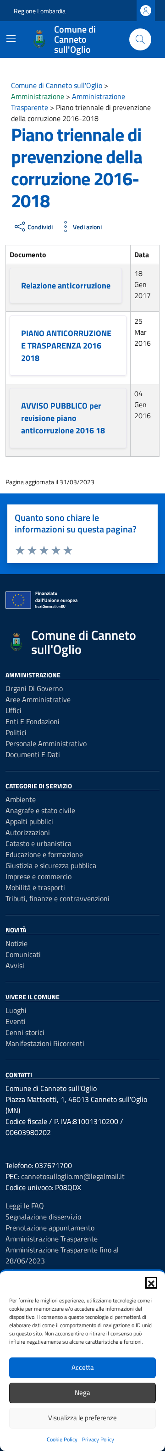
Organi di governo (34, 688)
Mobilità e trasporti (35, 887)
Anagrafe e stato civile (40, 810)
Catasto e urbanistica (39, 843)
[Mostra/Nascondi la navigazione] (11, 38)
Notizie (17, 943)
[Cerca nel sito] (140, 39)
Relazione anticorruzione (65, 285)
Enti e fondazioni (33, 721)
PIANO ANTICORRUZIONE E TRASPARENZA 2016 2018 (66, 345)
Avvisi (15, 965)
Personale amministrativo (46, 743)
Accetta (83, 1367)
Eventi (16, 1021)
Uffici (14, 710)
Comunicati (23, 954)
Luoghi (16, 1010)
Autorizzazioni (28, 832)
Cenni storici (25, 1032)
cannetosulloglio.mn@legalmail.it (73, 1176)
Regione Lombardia (40, 11)
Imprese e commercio (39, 876)
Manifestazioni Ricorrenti (45, 1043)
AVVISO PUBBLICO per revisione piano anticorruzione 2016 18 (63, 418)
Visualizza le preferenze (82, 1417)
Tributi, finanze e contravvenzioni (58, 898)
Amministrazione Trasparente (52, 1238)
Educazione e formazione (44, 854)
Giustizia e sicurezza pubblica (51, 865)
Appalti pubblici (29, 821)
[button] (151, 1282)
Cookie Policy (62, 1439)
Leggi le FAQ (25, 1205)
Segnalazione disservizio (43, 1216)
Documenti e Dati (33, 754)
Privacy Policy (98, 1439)
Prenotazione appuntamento (50, 1227)
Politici (16, 732)
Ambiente (21, 799)
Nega (82, 1392)
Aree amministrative (38, 699)
